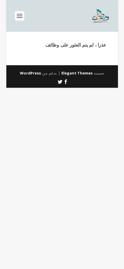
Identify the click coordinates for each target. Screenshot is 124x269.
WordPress (30, 73)
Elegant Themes (77, 73)
